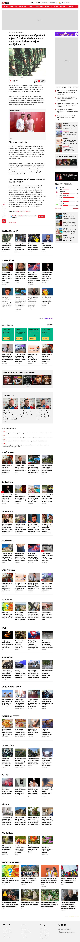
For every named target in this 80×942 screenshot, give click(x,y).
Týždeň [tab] (75, 87)
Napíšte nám (5, 936)
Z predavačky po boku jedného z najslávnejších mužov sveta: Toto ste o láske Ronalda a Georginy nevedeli (70, 177)
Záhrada (30, 852)
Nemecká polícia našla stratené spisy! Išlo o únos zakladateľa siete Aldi (20, 247)
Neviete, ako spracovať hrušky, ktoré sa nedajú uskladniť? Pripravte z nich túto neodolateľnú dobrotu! (20, 849)
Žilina (43, 474)
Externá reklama (25, 930)
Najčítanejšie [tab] (61, 87)
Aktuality (30, 708)
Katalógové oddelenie (44, 934)
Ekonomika (48, 7)
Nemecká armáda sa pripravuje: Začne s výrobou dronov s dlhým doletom (7, 246)
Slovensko (17, 649)
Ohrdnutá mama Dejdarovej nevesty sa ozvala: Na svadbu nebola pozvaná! (47, 527)
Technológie (8, 745)
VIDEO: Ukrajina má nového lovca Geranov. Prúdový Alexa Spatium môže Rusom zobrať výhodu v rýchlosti (20, 762)
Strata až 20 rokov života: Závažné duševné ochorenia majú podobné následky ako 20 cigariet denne (47, 762)
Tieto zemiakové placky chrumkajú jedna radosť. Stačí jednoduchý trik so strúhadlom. (7, 732)
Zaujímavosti (39, 7)
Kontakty (42, 925)
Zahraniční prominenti (19, 533)
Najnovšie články (8, 428)
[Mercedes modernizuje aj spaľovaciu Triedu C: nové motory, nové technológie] (20, 664)
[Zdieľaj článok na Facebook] (4, 210)
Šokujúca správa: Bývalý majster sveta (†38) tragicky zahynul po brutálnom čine (7, 644)
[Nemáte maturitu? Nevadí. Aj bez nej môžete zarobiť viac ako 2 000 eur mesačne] (47, 694)
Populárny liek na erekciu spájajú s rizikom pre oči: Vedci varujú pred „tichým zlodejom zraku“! (20, 557)
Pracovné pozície (7, 325)
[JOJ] (57, 192)
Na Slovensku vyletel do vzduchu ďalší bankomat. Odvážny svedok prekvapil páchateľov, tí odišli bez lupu (20, 791)
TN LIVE (5, 775)
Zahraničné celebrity (68, 174)
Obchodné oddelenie (44, 932)
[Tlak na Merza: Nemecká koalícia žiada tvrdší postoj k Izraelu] (47, 238)
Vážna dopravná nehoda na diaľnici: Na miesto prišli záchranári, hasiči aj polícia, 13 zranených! (20, 498)
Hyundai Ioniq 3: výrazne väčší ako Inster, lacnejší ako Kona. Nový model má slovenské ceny (33, 673)
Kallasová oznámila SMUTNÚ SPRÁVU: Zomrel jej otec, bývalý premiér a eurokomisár (7, 498)
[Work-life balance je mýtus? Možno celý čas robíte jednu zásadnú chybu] (7, 694)
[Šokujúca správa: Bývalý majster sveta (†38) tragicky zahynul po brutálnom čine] (7, 635)
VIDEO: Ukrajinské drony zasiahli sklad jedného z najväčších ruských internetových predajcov (47, 791)
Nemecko (28, 211)
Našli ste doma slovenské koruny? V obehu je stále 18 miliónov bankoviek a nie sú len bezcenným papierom (33, 616)
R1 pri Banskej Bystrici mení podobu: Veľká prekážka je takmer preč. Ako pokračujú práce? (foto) (20, 616)
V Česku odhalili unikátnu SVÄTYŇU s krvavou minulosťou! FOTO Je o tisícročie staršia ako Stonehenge (47, 557)
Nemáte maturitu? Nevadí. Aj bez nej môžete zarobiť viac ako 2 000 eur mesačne (47, 703)
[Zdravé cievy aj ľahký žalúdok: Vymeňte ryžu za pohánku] (34, 723)
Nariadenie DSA (6, 938)
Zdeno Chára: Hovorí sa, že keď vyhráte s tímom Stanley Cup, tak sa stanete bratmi (43, 414)
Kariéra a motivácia (11, 686)
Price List (23, 936)
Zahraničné (13, 7)
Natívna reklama (25, 938)
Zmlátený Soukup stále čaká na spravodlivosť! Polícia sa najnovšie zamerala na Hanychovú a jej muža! (20, 527)
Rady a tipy (30, 736)
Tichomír (50, 2)
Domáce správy (9, 452)
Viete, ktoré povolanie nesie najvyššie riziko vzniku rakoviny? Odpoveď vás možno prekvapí (34, 557)
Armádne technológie (19, 767)
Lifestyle (70, 7)
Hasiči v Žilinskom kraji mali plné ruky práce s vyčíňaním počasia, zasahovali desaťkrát (47, 469)
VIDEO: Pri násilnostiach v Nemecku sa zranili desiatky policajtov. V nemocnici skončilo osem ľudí (7, 791)
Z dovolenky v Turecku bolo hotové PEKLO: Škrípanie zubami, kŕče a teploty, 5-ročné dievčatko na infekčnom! (34, 498)
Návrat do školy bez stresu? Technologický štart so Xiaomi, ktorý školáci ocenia (33, 358)
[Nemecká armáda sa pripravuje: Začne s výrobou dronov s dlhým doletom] (7, 238)
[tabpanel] (66, 105)
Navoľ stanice (58, 208)
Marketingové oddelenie (45, 936)
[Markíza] (57, 188)
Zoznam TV (8, 395)
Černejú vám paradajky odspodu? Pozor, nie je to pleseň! (33, 848)
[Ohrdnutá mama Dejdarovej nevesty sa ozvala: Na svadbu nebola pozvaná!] (47, 518)
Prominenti (22, 7)
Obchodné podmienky (26, 932)
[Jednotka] (57, 196)
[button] (39, 81)
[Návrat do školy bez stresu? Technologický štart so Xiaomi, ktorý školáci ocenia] (20, 577)
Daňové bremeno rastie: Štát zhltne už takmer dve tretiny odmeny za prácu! (47, 616)
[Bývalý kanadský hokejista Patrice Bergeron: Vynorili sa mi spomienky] (27, 403)
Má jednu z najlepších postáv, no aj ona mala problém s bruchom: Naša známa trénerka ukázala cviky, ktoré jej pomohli (26, 445)
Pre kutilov (7, 833)
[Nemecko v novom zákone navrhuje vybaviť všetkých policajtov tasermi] (34, 238)
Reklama (24, 925)
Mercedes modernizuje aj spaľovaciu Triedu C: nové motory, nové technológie (20, 673)
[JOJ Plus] (57, 204)
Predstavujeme (4, 679)
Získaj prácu (44, 708)
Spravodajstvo (43, 928)
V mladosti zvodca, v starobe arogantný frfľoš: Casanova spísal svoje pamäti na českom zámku (28, 437)
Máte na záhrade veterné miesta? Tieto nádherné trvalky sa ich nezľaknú (6, 849)
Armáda (22, 211)
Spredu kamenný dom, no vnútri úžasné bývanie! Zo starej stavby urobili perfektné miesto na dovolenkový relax (20, 821)
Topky (17, 32)
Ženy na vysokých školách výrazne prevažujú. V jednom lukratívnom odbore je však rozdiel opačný (34, 703)
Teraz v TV (58, 184)
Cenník (23, 934)
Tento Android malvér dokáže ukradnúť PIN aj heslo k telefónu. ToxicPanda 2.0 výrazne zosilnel (6, 762)
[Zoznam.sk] (62, 932)
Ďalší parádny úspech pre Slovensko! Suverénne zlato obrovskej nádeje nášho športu (33, 644)
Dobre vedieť (4, 363)
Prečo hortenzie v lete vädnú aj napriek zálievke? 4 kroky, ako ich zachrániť (47, 849)
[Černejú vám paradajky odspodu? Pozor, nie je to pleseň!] (34, 840)
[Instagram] (62, 925)
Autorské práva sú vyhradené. (64, 929)
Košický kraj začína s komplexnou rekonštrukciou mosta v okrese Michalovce (47, 673)
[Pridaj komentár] (4, 204)
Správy (29, 767)
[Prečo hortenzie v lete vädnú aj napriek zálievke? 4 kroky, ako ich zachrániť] (47, 840)
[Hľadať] (76, 6)
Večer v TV (68, 184)
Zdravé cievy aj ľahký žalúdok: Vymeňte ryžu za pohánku (33, 731)
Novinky (30, 679)
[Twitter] (65, 925)
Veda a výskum (44, 767)
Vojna (17, 211)
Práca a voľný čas (5, 706)
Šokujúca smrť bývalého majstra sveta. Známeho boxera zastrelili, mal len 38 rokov (33, 791)
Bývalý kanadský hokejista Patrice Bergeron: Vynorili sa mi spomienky (27, 414)
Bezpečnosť (4, 767)
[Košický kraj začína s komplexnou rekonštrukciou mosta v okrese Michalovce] (47, 664)
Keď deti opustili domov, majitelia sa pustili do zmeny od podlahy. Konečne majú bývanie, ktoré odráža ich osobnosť (47, 821)
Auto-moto (7, 657)
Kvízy (56, 7)
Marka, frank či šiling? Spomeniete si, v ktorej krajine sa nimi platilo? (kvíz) (7, 615)
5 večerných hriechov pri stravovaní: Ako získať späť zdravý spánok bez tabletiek (46, 732)
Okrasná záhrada (5, 854)
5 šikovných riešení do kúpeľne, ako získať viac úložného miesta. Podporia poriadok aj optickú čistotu (7, 821)
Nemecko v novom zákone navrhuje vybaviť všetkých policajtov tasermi (33, 246)
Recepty (16, 854)
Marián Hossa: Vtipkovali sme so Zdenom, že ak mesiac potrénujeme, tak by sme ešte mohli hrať (10, 415)
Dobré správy (8, 570)
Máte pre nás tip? (43, 938)
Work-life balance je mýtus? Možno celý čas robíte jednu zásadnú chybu (7, 702)
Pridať (42, 216)
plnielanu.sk (30, 591)
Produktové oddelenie (44, 930)
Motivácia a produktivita (19, 708)
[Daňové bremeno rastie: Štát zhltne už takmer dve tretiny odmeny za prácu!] (47, 606)
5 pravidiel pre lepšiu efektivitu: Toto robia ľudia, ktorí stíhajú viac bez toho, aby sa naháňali (20, 703)
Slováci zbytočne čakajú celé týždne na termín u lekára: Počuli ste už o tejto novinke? (7, 358)
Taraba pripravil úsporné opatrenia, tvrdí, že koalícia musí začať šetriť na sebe (20, 469)
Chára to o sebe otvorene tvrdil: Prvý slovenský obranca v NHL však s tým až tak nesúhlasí (47, 644)
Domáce (5, 7)
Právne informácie (7, 928)
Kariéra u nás (6, 934)
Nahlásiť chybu (12, 222)
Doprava (43, 679)
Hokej (4, 421)
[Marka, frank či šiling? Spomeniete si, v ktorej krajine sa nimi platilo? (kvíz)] (7, 606)
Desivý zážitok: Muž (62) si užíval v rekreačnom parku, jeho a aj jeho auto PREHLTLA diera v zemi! (47, 498)
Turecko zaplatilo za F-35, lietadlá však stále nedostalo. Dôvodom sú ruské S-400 (33, 762)
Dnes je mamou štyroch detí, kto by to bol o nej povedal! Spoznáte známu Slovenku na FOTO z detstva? (33, 527)
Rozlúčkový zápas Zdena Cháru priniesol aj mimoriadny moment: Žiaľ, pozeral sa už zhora (20, 644)
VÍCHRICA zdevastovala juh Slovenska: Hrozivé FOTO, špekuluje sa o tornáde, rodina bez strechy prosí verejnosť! (33, 469)
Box (2, 649)
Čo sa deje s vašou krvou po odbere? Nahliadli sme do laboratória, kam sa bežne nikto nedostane (20, 358)
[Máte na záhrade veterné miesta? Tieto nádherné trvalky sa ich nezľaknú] (7, 840)
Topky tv (62, 7)
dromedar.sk (4, 562)
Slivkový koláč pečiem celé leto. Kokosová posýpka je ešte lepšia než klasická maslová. (20, 732)
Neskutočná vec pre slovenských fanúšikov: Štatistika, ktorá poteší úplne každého (47, 358)
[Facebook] (59, 925)
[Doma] (57, 200)
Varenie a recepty (10, 716)
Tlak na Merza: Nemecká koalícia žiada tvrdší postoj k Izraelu (47, 246)
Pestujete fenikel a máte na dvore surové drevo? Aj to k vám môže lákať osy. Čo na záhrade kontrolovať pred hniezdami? (33, 821)
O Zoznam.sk (6, 925)
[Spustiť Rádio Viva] (66, 33)
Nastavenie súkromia (7, 932)
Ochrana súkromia (7, 930)
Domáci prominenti (5, 533)
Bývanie (5, 804)
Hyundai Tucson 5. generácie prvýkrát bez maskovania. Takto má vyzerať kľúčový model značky (7, 673)
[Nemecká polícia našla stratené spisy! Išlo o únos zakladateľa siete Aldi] (20, 238)
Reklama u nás (25, 928)
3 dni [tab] (69, 87)
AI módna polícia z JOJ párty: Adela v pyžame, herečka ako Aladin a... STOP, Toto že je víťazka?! (28, 433)
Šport (30, 7)
